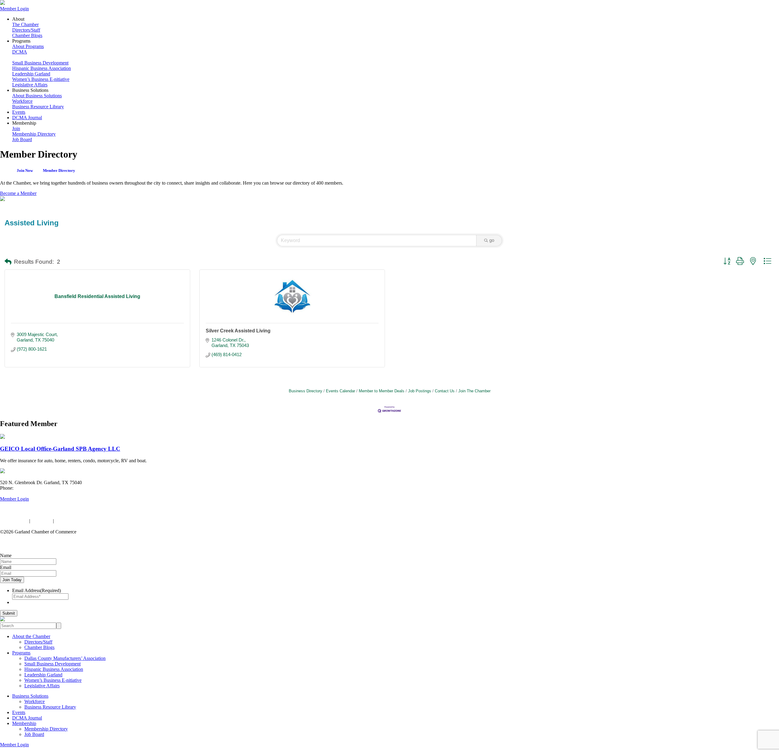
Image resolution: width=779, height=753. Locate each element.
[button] (8, 262)
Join (16, 128)
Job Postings (419, 391)
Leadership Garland (31, 73)
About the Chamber (31, 636)
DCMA (19, 51)
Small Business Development (40, 62)
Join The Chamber (474, 391)
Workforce (22, 101)
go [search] (491, 240)
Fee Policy (41, 520)
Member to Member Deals (381, 391)
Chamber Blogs (27, 35)
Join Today (12, 580)
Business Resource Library (38, 106)
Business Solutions (30, 696)
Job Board (22, 139)
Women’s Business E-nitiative (40, 79)
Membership (24, 723)
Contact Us (445, 391)
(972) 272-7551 (30, 488)
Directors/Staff (26, 30)
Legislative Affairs (29, 84)
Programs (21, 652)
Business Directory (305, 391)
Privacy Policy (14, 520)
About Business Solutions (37, 95)
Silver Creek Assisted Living (238, 330)
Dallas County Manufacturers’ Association (65, 658)
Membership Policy (74, 520)
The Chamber (25, 24)
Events (18, 112)
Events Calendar (340, 391)
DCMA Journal (27, 117)
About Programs (28, 46)
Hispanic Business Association (41, 68)
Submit (8, 613)
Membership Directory (34, 134)
